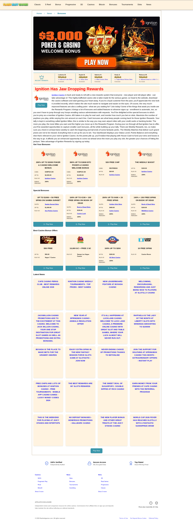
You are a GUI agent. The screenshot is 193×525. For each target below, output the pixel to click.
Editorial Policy (153, 518)
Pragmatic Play (42, 481)
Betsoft (40, 488)
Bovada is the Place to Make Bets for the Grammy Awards (48, 352)
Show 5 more (39, 491)
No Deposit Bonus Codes (138, 518)
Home (39, 13)
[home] (16, 8)
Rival (39, 484)
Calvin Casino (114, 211)
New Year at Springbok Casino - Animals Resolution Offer (80, 319)
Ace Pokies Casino (51, 211)
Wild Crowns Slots (100, 79)
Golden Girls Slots (115, 204)
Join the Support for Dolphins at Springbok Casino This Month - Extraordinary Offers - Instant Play (145, 355)
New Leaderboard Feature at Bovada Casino (112, 284)
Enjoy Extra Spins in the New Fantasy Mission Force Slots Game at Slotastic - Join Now (80, 355)
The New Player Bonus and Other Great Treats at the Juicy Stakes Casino (113, 421)
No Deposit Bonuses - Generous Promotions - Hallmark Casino (80, 420)
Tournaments (127, 4)
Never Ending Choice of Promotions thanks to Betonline (112, 352)
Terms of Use (123, 518)
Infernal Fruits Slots (64, 79)
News (148, 4)
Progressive (70, 4)
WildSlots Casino (147, 211)
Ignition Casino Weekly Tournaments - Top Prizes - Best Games (80, 284)
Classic (37, 4)
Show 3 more (102, 491)
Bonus (58, 4)
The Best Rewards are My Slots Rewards (80, 384)
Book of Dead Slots (83, 207)
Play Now (41, 105)
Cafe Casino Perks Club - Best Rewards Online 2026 (48, 284)
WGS (39, 478)
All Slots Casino (114, 257)
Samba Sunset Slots (52, 204)
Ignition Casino (58, 95)
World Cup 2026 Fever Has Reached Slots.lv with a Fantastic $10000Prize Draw (145, 421)
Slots (139, 4)
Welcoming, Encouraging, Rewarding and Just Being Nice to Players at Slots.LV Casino (145, 287)
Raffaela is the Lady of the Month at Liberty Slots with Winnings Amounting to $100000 (145, 321)
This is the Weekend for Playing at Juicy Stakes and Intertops (48, 420)
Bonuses (113, 4)
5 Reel (48, 4)
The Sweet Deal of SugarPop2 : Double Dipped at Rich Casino (112, 386)
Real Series (104, 481)
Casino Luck (81, 213)
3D (81, 4)
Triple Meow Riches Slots (122, 79)
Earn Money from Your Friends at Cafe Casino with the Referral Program (144, 387)
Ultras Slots (82, 79)
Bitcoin (102, 4)
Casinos (91, 4)
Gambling (72, 488)
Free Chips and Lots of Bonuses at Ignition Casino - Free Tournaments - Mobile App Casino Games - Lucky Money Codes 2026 (48, 391)
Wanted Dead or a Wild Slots (147, 79)
